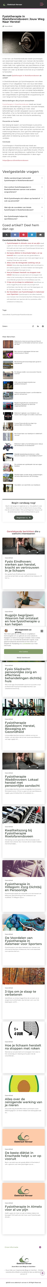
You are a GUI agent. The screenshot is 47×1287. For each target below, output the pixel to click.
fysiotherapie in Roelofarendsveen (25, 75)
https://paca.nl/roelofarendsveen (15, 160)
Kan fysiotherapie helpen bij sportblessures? (23, 217)
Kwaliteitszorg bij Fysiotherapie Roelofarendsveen (19, 833)
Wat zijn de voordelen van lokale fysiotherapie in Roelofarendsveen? (23, 208)
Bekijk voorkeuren (23, 657)
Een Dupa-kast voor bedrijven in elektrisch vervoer (28, 434)
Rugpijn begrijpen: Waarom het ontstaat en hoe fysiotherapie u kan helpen (22, 619)
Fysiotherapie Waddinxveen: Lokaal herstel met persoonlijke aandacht (22, 781)
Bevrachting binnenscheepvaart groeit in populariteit (27, 362)
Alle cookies (23, 651)
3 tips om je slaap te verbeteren (20, 282)
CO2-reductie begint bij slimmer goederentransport (25, 383)
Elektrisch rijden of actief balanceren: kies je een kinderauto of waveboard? (28, 444)
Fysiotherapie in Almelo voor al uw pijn (23, 243)
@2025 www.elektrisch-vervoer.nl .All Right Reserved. (23, 1282)
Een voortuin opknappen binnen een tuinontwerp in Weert (26, 352)
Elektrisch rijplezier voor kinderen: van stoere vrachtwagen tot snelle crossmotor (28, 413)
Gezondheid (8, 26)
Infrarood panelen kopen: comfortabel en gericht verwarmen (27, 393)
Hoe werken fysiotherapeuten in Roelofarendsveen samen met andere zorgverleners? (23, 189)
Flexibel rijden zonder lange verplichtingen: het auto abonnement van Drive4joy (28, 475)
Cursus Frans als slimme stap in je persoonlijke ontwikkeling (25, 424)
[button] (42, 631)
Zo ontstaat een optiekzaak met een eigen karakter (28, 465)
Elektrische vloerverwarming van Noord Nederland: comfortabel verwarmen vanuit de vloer (28, 342)
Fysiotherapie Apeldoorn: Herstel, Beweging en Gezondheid (20, 727)
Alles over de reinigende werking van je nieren (23, 1102)
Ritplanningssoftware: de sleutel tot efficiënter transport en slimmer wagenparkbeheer (26, 404)
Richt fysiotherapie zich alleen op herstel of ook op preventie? (23, 199)
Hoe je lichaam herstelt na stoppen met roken (23, 1046)
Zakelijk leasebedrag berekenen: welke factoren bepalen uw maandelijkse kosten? (28, 454)
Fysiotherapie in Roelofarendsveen (16, 104)
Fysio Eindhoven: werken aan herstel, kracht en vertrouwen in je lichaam (22, 566)
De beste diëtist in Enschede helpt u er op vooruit (23, 1156)
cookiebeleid (26, 643)
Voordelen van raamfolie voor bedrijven (27, 485)
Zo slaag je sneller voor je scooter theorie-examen (28, 372)
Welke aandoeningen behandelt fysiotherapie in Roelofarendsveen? (23, 179)
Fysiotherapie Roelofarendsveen (21, 314)
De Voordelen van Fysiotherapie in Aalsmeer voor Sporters (23, 941)
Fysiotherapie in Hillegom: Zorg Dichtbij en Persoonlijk (23, 887)
